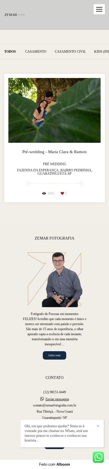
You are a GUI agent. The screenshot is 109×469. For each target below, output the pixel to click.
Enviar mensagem (57, 399)
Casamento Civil (70, 51)
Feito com (54, 464)
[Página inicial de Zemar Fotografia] (14, 15)
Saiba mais (54, 355)
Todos (10, 51)
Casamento (35, 51)
